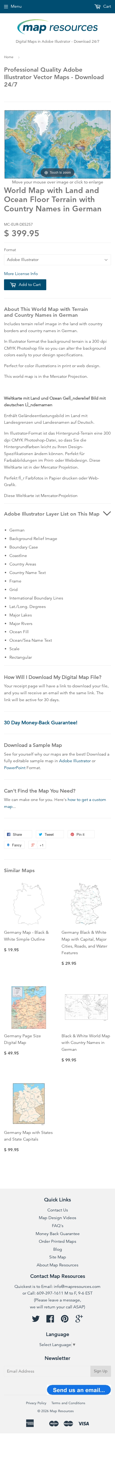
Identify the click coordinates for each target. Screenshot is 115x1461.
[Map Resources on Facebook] (50, 1320)
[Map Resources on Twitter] (36, 1320)
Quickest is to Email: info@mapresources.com (57, 1286)
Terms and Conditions (68, 1403)
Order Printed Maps (57, 1241)
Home (8, 57)
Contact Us (57, 1210)
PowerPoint (14, 767)
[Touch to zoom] (57, 144)
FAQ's (57, 1225)
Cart (106, 6)
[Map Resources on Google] (79, 1320)
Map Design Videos (57, 1217)
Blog (57, 1249)
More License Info (21, 273)
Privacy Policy (36, 1403)
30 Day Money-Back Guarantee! (40, 722)
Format (10, 249)
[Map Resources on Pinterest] (65, 1320)
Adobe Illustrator (75, 761)
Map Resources (62, 1411)
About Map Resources (57, 1265)
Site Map (57, 1257)
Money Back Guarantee (58, 1233)
